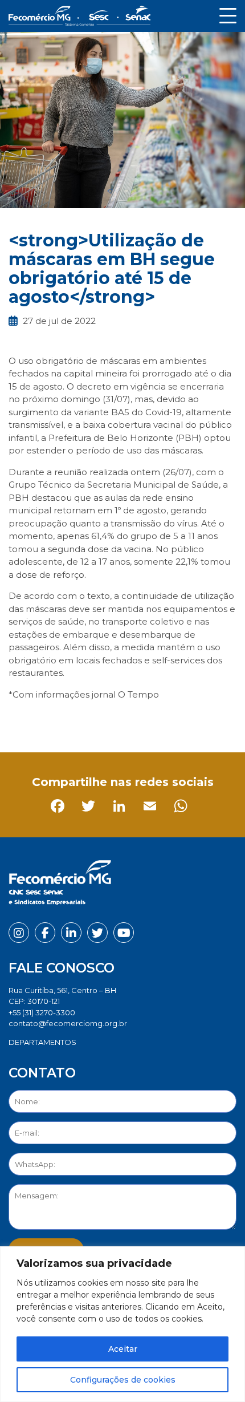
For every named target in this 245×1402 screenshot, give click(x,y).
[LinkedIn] (81, 720)
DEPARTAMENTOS (42, 1042)
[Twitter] (50, 720)
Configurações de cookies (122, 1380)
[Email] (112, 720)
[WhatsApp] (143, 720)
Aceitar (122, 1349)
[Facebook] (20, 720)
